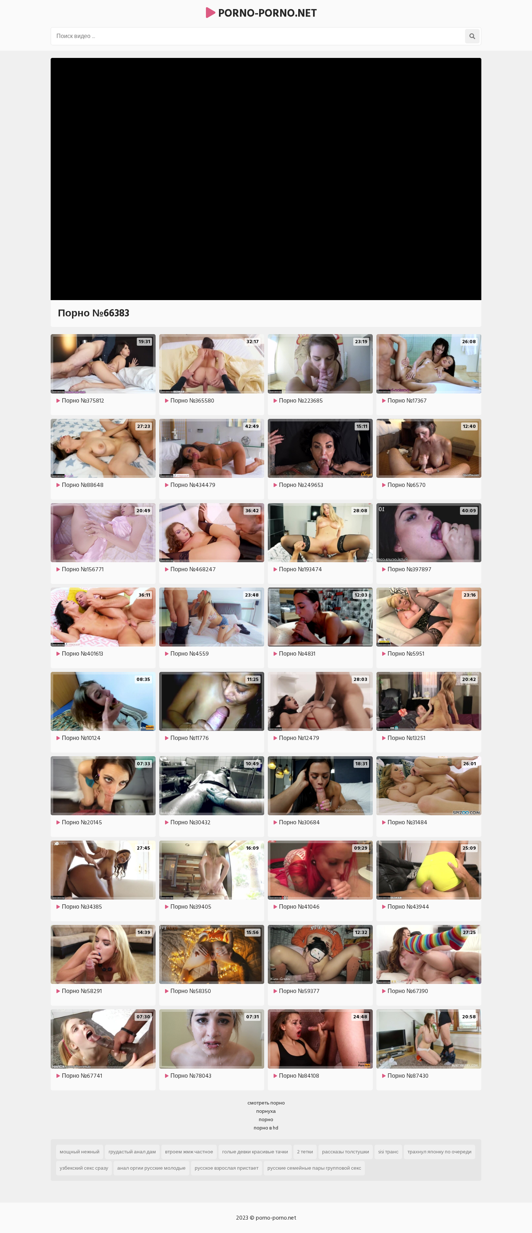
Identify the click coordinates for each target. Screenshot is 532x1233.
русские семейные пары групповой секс (314, 1168)
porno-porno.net (266, 13)
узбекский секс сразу (84, 1168)
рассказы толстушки (345, 1152)
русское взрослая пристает (226, 1168)
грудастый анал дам (132, 1152)
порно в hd (266, 1128)
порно (266, 1119)
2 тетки (305, 1152)
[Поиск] (472, 36)
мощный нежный (80, 1152)
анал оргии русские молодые (151, 1168)
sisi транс (388, 1152)
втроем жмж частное (189, 1152)
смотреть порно (266, 1103)
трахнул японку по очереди (440, 1152)
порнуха (266, 1111)
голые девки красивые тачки (255, 1152)
